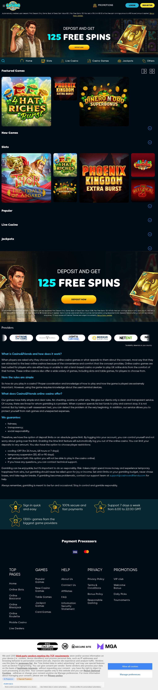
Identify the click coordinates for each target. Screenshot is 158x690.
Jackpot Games (40, 604)
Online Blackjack (15, 606)
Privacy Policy (96, 579)
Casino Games (100, 61)
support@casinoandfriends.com (127, 476)
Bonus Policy (95, 594)
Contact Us (68, 585)
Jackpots (128, 61)
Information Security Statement (68, 606)
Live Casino (71, 61)
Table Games (43, 597)
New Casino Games (42, 589)
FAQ (64, 597)
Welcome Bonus (119, 586)
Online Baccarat (15, 597)
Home (29, 61)
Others (150, 61)
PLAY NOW (26, 110)
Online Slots (16, 589)
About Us (67, 579)
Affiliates (66, 591)
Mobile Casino (18, 622)
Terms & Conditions (94, 586)
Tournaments (122, 600)
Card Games (43, 612)
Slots (49, 61)
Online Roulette (14, 615)
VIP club (119, 579)
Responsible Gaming (95, 601)
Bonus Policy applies (104, 315)
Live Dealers (16, 628)
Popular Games (40, 580)
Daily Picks (120, 594)
